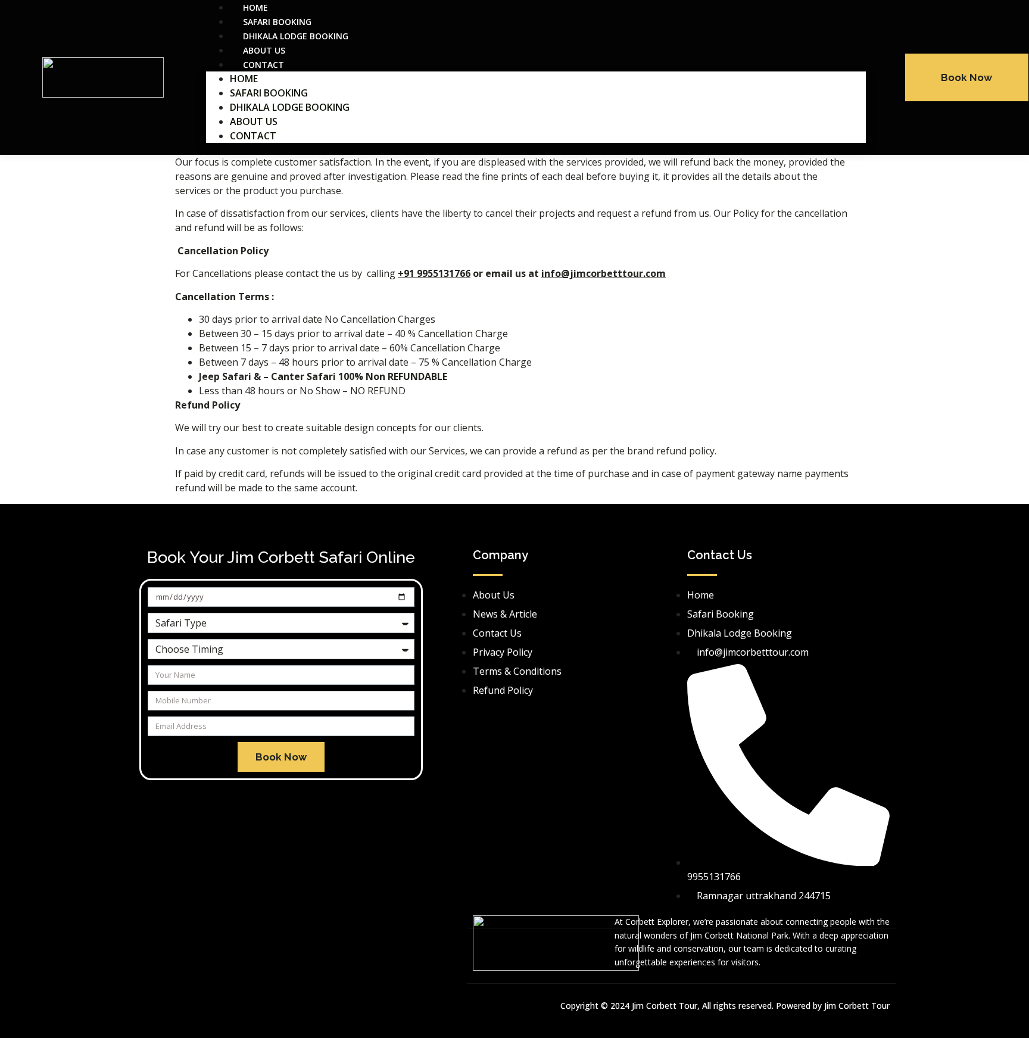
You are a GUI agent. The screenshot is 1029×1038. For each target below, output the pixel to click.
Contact (263, 64)
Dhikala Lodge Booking (290, 107)
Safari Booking (269, 92)
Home (244, 78)
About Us (253, 121)
